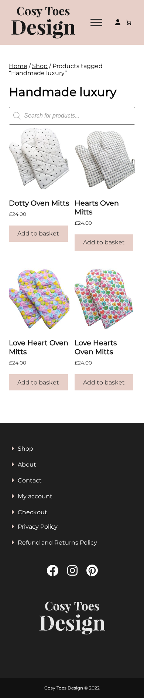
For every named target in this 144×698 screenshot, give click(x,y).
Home (18, 66)
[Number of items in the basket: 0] (128, 22)
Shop (40, 66)
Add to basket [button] (38, 233)
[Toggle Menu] (96, 22)
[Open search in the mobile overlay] (72, 116)
